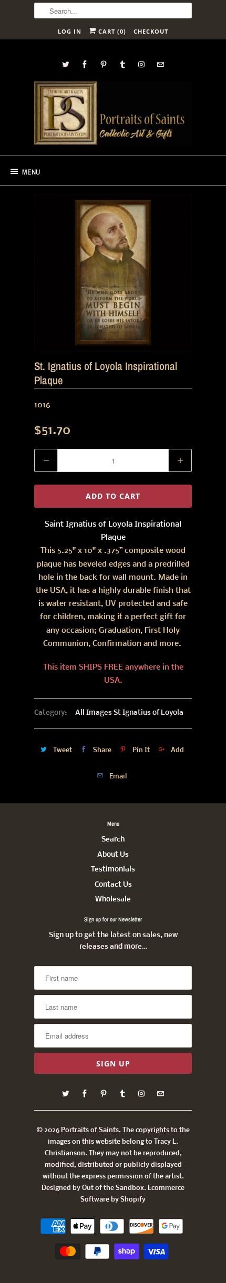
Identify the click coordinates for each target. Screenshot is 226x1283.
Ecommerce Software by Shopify (132, 1194)
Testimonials (113, 870)
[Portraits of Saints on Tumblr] (122, 64)
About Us (113, 855)
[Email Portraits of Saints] (160, 64)
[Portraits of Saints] (113, 114)
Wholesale (113, 900)
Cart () (111, 31)
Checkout (150, 31)
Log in (69, 31)
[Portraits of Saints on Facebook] (84, 64)
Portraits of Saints (90, 1130)
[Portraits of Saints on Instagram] (141, 64)
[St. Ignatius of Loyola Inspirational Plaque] (113, 273)
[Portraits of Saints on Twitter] (66, 64)
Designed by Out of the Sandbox (93, 1188)
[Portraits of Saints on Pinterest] (103, 64)
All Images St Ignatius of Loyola (129, 713)
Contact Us (113, 885)
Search (113, 840)
